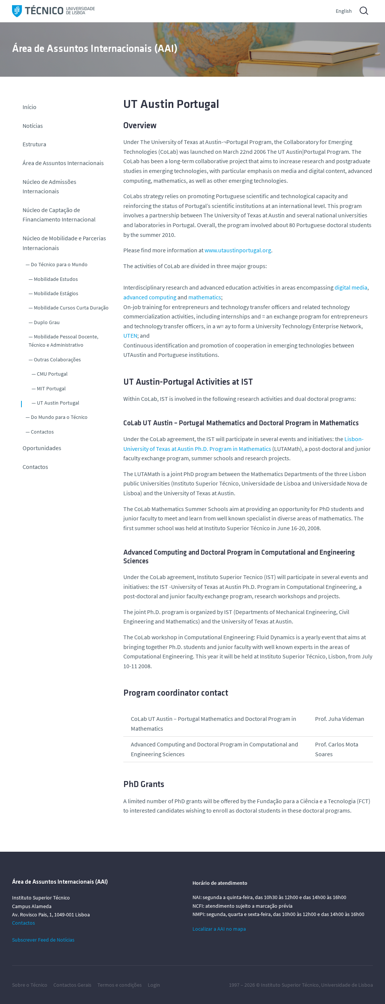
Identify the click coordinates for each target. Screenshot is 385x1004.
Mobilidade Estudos (56, 279)
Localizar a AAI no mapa (219, 928)
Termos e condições (119, 984)
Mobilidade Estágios (56, 293)
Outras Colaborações (57, 359)
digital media (351, 287)
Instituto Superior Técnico (290, 984)
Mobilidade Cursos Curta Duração (71, 307)
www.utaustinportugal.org (238, 250)
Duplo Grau (47, 322)
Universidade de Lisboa (347, 984)
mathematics (204, 297)
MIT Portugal (51, 388)
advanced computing (149, 297)
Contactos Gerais (72, 984)
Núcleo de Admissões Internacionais (49, 186)
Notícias (33, 125)
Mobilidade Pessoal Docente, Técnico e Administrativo (63, 340)
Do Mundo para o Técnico (59, 417)
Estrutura (34, 144)
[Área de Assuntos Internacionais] (53, 11)
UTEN (130, 335)
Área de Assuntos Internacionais (63, 163)
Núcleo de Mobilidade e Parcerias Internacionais (64, 243)
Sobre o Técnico (29, 984)
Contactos (42, 431)
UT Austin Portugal (58, 402)
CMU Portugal (52, 373)
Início (29, 107)
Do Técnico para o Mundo (59, 264)
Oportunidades (42, 448)
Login (154, 984)
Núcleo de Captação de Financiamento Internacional (59, 214)
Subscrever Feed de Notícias (43, 939)
